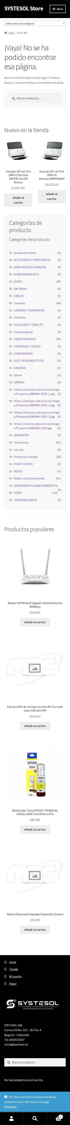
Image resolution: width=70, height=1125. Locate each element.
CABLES (19, 296)
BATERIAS (20, 289)
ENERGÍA (20, 368)
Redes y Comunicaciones (29, 478)
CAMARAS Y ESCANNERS (29, 310)
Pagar (13, 983)
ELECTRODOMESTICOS (28, 360)
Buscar (35, 1118)
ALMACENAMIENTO (26, 274)
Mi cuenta (15, 976)
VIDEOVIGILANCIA (25, 500)
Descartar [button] (10, 1106)
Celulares (20, 317)
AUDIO (18, 281)
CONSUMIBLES (23, 353)
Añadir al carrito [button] (18, 200)
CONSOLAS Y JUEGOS (27, 346)
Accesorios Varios (25, 253)
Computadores (23, 332)
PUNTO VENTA (23, 464)
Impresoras (21, 442)
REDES (18, 471)
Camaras (19, 303)
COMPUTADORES (25, 339)
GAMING (19, 382)
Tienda (13, 969)
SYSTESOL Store (23, 8)
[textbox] (35, 23)
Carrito (54, 1115)
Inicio (11, 32)
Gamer (18, 375)
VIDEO (18, 493)
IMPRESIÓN (21, 435)
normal (18, 449)
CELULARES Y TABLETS (28, 325)
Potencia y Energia (26, 457)
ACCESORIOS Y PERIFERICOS (32, 260)
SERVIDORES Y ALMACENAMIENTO (36, 485)
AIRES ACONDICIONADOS (30, 267)
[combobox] (35, 23)
